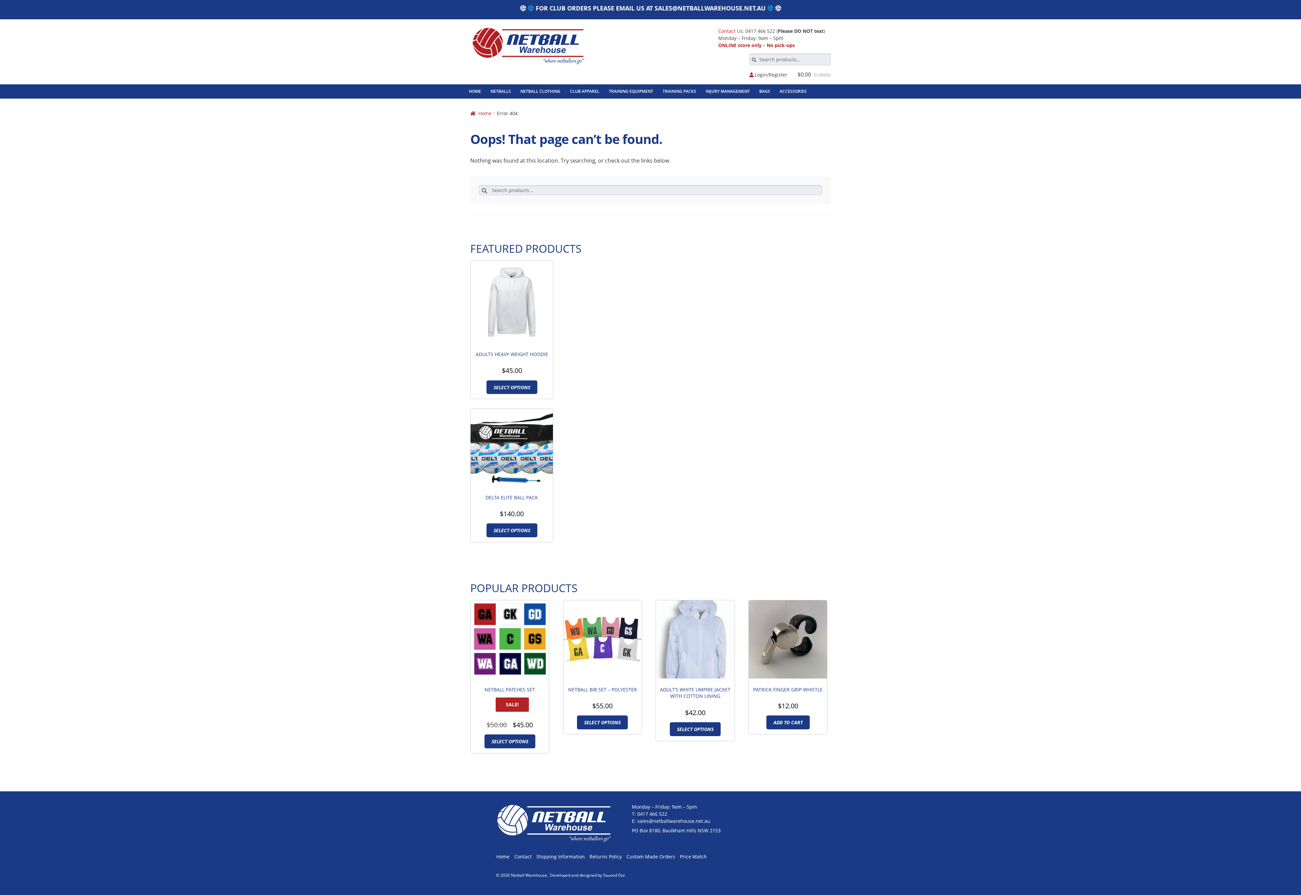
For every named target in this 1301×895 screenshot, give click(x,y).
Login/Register (770, 75)
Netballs (501, 91)
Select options (512, 387)
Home (475, 91)
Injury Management (728, 91)
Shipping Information (560, 856)
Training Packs (679, 91)
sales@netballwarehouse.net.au (710, 8)
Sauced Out (614, 875)
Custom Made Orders (650, 856)
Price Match (693, 856)
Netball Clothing (540, 91)
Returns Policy (606, 856)
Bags (764, 91)
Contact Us (730, 31)
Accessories (793, 91)
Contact (523, 856)
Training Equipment (631, 91)
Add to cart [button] (788, 722)
